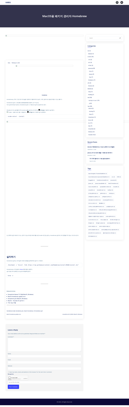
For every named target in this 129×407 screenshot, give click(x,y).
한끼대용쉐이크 (92, 236)
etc (89, 123)
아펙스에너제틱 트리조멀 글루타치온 (97, 213)
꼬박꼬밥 (111, 193)
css (113, 177)
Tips (89, 106)
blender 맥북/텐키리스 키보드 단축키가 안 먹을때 (101, 147)
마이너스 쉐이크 (92, 203)
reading (90, 94)
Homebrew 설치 (20, 311)
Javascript (90, 68)
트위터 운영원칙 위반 (93, 229)
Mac (89, 126)
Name (9, 353)
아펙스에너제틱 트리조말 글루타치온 (107, 209)
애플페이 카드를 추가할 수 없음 (95, 216)
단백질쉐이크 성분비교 (94, 196)
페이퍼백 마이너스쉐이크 (94, 233)
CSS (89, 59)
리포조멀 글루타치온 (108, 200)
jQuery (90, 74)
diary (89, 91)
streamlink (90, 129)
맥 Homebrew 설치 (38, 311)
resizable (116, 186)
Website (10, 366)
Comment (11, 337)
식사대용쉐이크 (92, 209)
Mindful (89, 88)
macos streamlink (93, 186)
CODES (89, 56)
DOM (119, 177)
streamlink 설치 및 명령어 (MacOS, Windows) (72, 314)
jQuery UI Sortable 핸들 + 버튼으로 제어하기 (100, 153)
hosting (91, 111)
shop (90, 114)
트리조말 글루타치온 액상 (113, 223)
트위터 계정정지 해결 (104, 226)
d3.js (90, 71)
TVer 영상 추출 (12, 303)
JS (89, 103)
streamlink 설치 (101, 190)
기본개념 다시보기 (92, 100)
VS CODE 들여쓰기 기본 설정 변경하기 (100, 158)
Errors (89, 120)
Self (88, 97)
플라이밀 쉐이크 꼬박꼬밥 (109, 233)
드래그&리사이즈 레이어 (94, 200)
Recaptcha (11, 374)
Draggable (91, 180)
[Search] (120, 38)
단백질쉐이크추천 (106, 196)
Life (88, 83)
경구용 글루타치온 (93, 193)
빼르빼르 (102, 203)
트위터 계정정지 (92, 226)
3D (88, 51)
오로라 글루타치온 (110, 216)
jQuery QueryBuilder (100, 183)
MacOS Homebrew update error (17, 296)
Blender (90, 53)
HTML (89, 65)
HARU (8, 2)
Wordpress (91, 80)
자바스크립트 (104, 219)
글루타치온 (103, 193)
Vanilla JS (110, 190)
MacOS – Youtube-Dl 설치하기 (16, 301)
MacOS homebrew (28, 311)
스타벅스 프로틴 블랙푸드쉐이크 (96, 206)
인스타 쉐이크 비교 (93, 219)
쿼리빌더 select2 (100, 223)
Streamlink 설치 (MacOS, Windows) (17, 298)
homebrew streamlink (102, 180)
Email (9, 359)
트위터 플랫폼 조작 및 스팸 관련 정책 (110, 229)
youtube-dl (91, 134)
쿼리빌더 (91, 223)
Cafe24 (90, 108)
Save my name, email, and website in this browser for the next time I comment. (31, 372)
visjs (90, 77)
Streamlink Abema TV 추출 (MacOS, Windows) (20, 294)
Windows (90, 131)
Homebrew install (11, 311)
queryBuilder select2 (105, 186)
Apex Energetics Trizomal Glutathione (97, 173)
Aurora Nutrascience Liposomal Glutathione (98, 177)
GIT (89, 62)
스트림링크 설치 (110, 206)
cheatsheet (91, 117)
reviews (90, 86)
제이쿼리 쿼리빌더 (115, 219)
